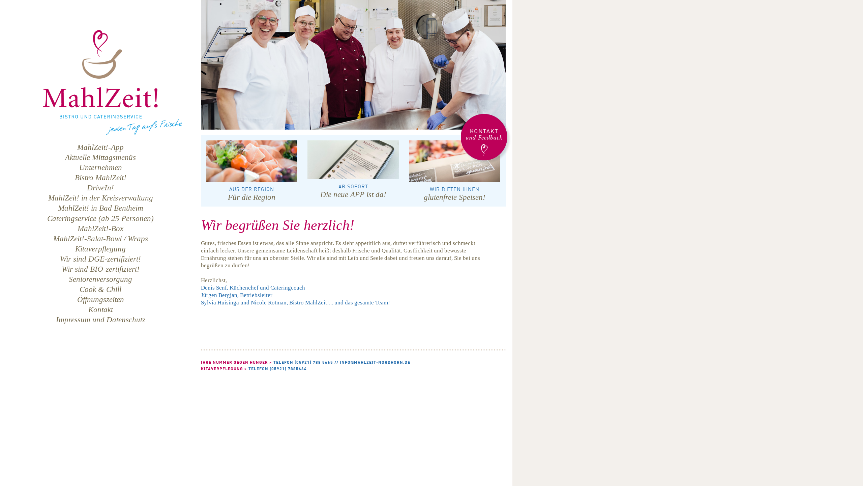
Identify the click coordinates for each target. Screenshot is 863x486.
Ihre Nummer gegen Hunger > (236, 362)
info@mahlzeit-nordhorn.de (375, 362)
